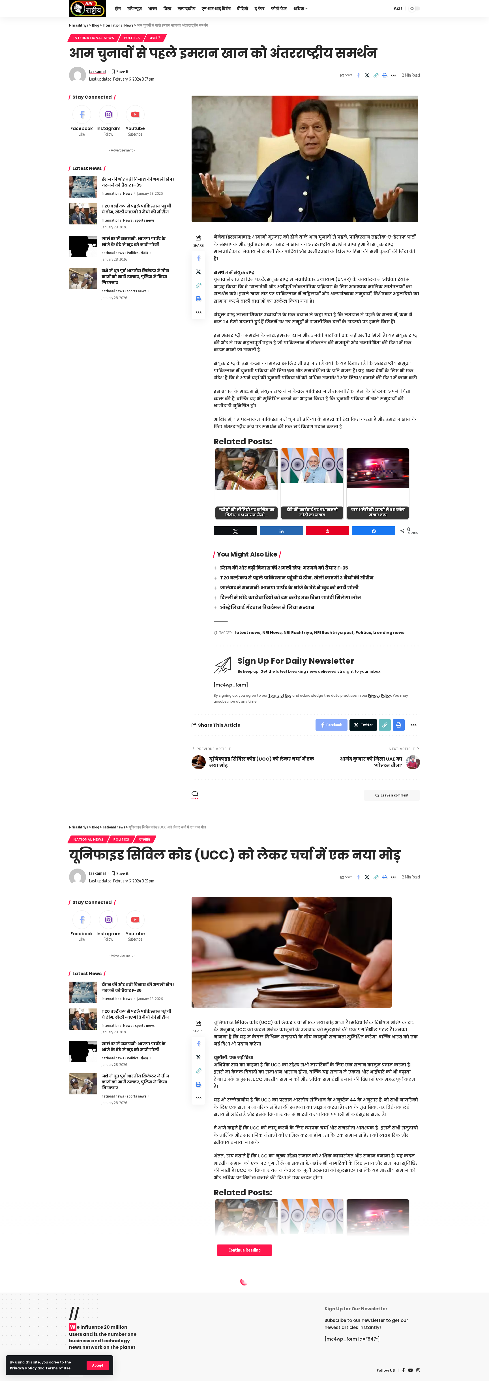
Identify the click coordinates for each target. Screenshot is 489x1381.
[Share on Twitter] (367, 75)
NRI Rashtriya (298, 632)
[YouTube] (410, 1370)
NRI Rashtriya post (333, 632)
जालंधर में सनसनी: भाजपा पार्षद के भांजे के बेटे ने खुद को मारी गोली (289, 588)
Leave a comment (395, 795)
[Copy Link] (376, 75)
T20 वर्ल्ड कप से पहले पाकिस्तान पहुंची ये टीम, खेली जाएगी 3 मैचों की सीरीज (297, 578)
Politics (132, 38)
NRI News (272, 632)
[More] (393, 75)
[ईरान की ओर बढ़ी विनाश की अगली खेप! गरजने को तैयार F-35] (83, 187)
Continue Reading (244, 1250)
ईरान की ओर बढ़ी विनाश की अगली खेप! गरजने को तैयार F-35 (284, 568)
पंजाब (144, 252)
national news (113, 252)
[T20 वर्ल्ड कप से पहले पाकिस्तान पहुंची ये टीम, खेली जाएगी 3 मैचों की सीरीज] (83, 213)
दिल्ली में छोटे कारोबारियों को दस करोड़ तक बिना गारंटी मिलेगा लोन (290, 597)
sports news (145, 220)
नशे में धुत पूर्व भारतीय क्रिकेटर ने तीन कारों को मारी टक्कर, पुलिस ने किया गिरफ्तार (135, 276)
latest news (247, 632)
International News (94, 38)
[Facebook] (82, 121)
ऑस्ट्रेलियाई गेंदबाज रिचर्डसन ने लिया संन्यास (267, 607)
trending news (388, 632)
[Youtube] (135, 121)
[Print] (385, 75)
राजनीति (155, 38)
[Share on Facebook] (358, 75)
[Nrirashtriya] (87, 8)
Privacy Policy (23, 1368)
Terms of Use (57, 1368)
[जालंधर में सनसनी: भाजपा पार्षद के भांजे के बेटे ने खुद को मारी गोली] (83, 246)
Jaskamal (97, 71)
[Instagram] (108, 121)
